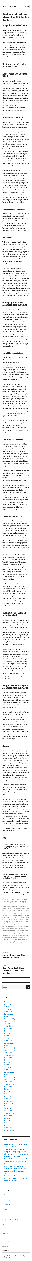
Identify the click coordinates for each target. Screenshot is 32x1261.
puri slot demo (18, 932)
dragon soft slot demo (15, 924)
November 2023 (9, 1079)
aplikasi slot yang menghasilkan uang (13, 904)
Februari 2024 (9, 1072)
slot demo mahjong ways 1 (18, 935)
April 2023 (7, 1096)
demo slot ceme (18, 915)
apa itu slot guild (7, 903)
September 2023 (9, 1084)
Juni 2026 (7, 1004)
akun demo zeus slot (22, 901)
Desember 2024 (9, 1048)
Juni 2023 (7, 1091)
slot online (6, 1205)
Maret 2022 (8, 1128)
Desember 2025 (9, 1019)
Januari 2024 (8, 1074)
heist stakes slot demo (17, 926)
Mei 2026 (7, 1007)
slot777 (4, 1229)
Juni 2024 (7, 1062)
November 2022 (9, 1108)
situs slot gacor (7, 1200)
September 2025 (9, 1026)
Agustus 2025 (8, 1028)
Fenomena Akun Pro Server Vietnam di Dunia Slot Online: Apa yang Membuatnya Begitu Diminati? (16, 1147)
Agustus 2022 (8, 1115)
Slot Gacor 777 (25, 899)
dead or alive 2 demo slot (13, 914)
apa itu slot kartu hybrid (19, 903)
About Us (5, 1246)
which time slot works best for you (15, 943)
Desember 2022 (9, 1106)
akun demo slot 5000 (10, 901)
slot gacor (5, 1209)
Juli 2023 (7, 1089)
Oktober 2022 (8, 1111)
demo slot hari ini (14, 917)
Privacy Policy (7, 1242)
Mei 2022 (7, 1123)
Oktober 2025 (8, 1024)
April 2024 (7, 1067)
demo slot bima (9, 915)
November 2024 (9, 1050)
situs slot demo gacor (20, 933)
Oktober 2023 (8, 1082)
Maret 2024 (8, 1070)
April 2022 (7, 1125)
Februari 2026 (9, 1014)
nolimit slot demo (21, 930)
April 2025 (7, 1038)
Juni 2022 (7, 1120)
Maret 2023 (8, 1099)
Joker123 (5, 1214)
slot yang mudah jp (16, 939)
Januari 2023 (8, 1103)
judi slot (5, 1195)
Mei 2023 (7, 1094)
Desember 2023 (9, 1077)
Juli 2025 (7, 1031)
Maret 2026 (8, 1011)
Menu (27, 6)
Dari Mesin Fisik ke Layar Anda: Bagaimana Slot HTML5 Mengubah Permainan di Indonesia (16, 1178)
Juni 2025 (7, 1033)
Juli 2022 (7, 1118)
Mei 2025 (7, 1036)
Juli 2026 (7, 1002)
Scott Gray (7, 899)
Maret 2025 (8, 1040)
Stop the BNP (9, 6)
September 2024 (9, 1055)
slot (3, 1224)
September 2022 (9, 1113)
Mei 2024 (7, 1065)
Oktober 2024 (8, 1053)
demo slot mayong (12, 919)
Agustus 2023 (8, 1086)
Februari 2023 (9, 1101)
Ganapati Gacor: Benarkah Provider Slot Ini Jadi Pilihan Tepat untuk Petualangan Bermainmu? (16, 1161)
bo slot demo (11, 908)
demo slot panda (17, 921)
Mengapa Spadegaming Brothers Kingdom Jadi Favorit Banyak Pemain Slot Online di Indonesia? (16, 1154)
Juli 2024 (7, 1060)
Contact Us (6, 1250)
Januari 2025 (8, 1045)
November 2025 (9, 1021)
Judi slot (5, 1234)
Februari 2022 (9, 1130)
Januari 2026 (8, 1016)
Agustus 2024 (8, 1057)
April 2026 (7, 1009)
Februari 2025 (9, 1043)
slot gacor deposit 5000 (10, 1219)
